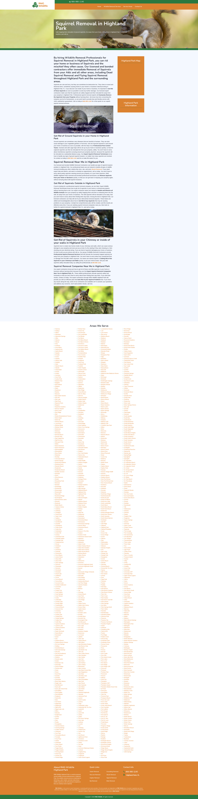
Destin (57, 661)
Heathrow (81, 477)
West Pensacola (128, 666)
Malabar (103, 342)
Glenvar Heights (82, 397)
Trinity (125, 562)
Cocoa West (58, 581)
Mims (102, 429)
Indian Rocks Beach (83, 551)
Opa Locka (104, 551)
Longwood (81, 753)
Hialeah (80, 483)
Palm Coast (104, 596)
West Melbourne (128, 659)
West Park (127, 664)
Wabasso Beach (128, 607)
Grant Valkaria (82, 425)
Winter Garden (128, 718)
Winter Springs (128, 724)
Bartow (57, 392)
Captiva (57, 518)
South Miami (127, 431)
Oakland (103, 525)
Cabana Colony (59, 507)
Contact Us (138, 6)
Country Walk (59, 603)
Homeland (81, 516)
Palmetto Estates (105, 614)
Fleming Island (59, 751)
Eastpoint (57, 696)
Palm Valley (104, 609)
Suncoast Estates (129, 495)
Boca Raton (58, 453)
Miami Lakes (104, 406)
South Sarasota (128, 440)
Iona (79, 570)
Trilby (125, 560)
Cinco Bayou (58, 555)
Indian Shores (82, 555)
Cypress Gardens (60, 623)
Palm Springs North (106, 607)
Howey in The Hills (83, 531)
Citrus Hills (58, 559)
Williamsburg (127, 701)
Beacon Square (59, 408)
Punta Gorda (104, 727)
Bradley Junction (59, 471)
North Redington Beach (107, 512)
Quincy (103, 733)
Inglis (79, 559)
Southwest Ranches (129, 449)
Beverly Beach (59, 434)
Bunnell (57, 501)
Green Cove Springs (83, 427)
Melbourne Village (106, 393)
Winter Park (127, 722)
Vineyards (127, 601)
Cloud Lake (58, 573)
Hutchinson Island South (85, 536)
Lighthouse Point (82, 737)
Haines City (81, 455)
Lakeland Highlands (83, 692)
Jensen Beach (82, 594)
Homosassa (81, 521)
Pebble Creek (105, 636)
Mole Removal (111, 781)
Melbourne (104, 390)
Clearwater (58, 566)
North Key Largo (105, 501)
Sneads (126, 408)
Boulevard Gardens (60, 462)
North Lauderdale (106, 503)
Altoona (57, 340)
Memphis (103, 395)
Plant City (103, 679)
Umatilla (126, 566)
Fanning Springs (59, 727)
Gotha (80, 416)
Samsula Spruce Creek (130, 358)
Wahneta (126, 614)
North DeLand (105, 497)
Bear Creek (58, 410)
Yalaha (126, 735)
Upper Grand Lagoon (130, 575)
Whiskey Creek (128, 690)
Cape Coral (58, 516)
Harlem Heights (82, 466)
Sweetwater (127, 505)
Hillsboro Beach (82, 501)
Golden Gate (81, 401)
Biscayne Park (59, 442)
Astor (56, 364)
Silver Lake (127, 403)
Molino (103, 436)
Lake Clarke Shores (83, 653)
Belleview (58, 429)
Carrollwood (58, 521)
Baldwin (57, 386)
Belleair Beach (59, 421)
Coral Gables (58, 592)
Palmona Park (105, 616)
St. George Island (129, 470)
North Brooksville (106, 495)
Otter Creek (104, 572)
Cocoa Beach (59, 579)
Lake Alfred (81, 642)
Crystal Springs (59, 618)
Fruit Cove (81, 362)
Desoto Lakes (59, 659)
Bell (56, 414)
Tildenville (127, 611)
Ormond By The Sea (106, 568)
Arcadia (57, 355)
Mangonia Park (105, 355)
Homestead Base (83, 520)
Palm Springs (105, 603)
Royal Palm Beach (129, 345)
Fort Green (58, 701)
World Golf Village (129, 731)
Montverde (104, 442)
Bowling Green (59, 464)
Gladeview (81, 388)
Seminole (126, 390)
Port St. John (104, 718)
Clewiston (58, 572)
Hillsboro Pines (82, 503)
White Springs (128, 694)
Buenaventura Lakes (61, 499)
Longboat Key (82, 751)
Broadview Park (59, 481)
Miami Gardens (105, 405)
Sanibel (126, 369)
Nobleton (103, 488)
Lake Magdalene (82, 672)
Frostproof (81, 360)
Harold (80, 468)
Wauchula (127, 629)
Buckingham (58, 497)
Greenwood (81, 436)
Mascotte (103, 369)
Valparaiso (127, 577)
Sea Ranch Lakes (129, 380)
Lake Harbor (81, 657)
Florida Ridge (59, 757)
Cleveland (58, 570)
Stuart (125, 488)
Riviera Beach (128, 332)
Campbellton (81, 410)
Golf (79, 406)
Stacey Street (127, 338)
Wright (126, 733)
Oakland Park (105, 527)
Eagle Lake (58, 683)
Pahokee (103, 581)
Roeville (126, 336)
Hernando (81, 481)
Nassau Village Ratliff (107, 471)
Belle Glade (58, 418)
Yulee (125, 742)
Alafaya (57, 330)
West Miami (127, 661)
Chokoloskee (81, 379)
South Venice (127, 442)
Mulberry (103, 458)
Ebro (56, 700)
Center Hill (58, 533)
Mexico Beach (105, 399)
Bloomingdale (59, 449)
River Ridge (127, 329)
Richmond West (105, 746)
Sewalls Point (128, 395)
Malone (103, 343)
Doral (56, 670)
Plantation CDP (105, 683)
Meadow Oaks (105, 382)
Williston (126, 703)
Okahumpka (104, 542)
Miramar (103, 432)
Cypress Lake (59, 625)
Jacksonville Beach (83, 581)
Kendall (80, 614)
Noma (80, 408)
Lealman (80, 722)
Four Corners (81, 355)
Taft (125, 507)
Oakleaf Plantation (106, 529)
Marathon (103, 358)
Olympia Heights (105, 547)
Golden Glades (82, 403)
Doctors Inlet (58, 668)
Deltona (57, 657)
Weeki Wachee (128, 638)
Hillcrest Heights (82, 497)
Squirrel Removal (111, 778)
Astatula (57, 362)
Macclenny (104, 334)
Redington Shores (106, 742)
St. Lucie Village (128, 475)
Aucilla (57, 371)
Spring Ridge (127, 455)
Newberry (103, 484)
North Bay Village (106, 494)
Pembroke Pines (105, 642)
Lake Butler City (82, 649)
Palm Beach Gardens (107, 590)
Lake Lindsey (82, 664)
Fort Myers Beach (83, 340)
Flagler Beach (59, 748)
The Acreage (127, 531)
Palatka (103, 585)
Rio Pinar (103, 755)
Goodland (81, 414)
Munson (103, 460)
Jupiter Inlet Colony (83, 605)
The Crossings (128, 533)
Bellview (57, 431)
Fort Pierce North (83, 345)
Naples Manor (105, 466)
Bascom (57, 393)
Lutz (102, 330)
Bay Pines (58, 401)
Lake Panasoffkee (83, 679)
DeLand (57, 651)
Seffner (126, 388)
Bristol (57, 479)
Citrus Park (58, 560)
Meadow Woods (105, 384)
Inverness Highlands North (85, 564)
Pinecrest (103, 668)
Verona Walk (127, 592)
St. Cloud (126, 468)
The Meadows (128, 536)
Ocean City (104, 533)
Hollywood (81, 514)
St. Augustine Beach (129, 462)
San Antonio (127, 362)
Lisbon (80, 742)
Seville (126, 393)
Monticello (104, 438)
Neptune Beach (105, 477)
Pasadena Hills (105, 629)
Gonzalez (80, 412)
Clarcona (57, 564)
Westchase (127, 674)
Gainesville (81, 371)
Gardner (80, 377)
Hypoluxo (80, 538)
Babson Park (58, 380)
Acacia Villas (81, 607)
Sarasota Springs (129, 373)
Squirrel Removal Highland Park (76, 49)
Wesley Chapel (128, 649)
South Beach (127, 419)
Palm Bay (103, 586)
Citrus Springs (59, 562)
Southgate (127, 447)
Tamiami (126, 512)
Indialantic (81, 542)
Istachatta (80, 575)
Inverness (81, 562)
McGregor (104, 377)
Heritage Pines (82, 479)
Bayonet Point (59, 403)
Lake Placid (81, 683)
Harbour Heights (82, 462)
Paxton (103, 633)
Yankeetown (127, 737)
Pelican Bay (104, 638)
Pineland (103, 670)
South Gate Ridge (129, 427)
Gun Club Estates (83, 453)
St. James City (128, 471)
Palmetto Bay (104, 612)
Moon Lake (104, 444)
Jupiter (80, 601)
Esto (56, 720)
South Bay (127, 418)
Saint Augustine (128, 353)
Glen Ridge (81, 390)
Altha (56, 338)
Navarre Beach (105, 475)
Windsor (126, 714)
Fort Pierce (81, 343)
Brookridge (58, 486)
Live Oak (80, 744)
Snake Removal (94, 771)
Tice (125, 546)
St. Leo (126, 473)
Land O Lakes (82, 700)
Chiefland (58, 546)
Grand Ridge (81, 423)
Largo (79, 703)
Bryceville (58, 494)
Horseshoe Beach (83, 527)
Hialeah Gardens (83, 484)
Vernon (126, 586)
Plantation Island (105, 685)
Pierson (103, 649)
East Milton (58, 690)
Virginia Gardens (128, 603)
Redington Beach (106, 740)
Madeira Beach (105, 336)
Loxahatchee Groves (106, 329)
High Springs (81, 488)
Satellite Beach (128, 375)
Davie (56, 636)
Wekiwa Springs (128, 642)
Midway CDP (104, 421)
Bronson (57, 483)
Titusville (126, 553)
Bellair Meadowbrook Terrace (63, 416)
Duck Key (58, 674)
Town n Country (128, 555)
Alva (56, 343)
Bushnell (57, 503)
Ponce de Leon (105, 700)
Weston (126, 681)
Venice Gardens (128, 585)
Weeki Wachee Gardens (130, 640)
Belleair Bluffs (59, 425)
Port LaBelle (104, 709)
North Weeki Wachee (107, 518)
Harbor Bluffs (81, 460)
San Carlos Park (128, 364)
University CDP (128, 572)
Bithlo (56, 444)
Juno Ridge (81, 599)
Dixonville (58, 664)
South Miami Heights (130, 432)
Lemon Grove (59, 557)
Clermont (57, 568)
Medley (103, 386)
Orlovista (103, 564)
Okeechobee (104, 544)
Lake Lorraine (82, 668)
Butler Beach (58, 505)
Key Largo (81, 625)
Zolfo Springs (127, 751)
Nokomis (103, 492)
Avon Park (58, 377)
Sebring (126, 384)
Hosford (80, 529)
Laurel (80, 711)
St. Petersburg (128, 481)
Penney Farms (105, 644)
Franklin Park (82, 356)
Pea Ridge (104, 635)
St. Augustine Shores (130, 464)
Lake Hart (81, 659)
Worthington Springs (106, 380)
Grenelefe (81, 438)
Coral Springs (59, 594)
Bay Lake (57, 399)
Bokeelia (57, 455)
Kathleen (80, 611)
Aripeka (57, 358)
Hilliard (80, 499)
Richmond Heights (106, 744)
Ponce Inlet (104, 701)
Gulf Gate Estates (83, 447)
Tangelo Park (127, 516)
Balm (56, 388)
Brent (56, 475)
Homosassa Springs (83, 523)
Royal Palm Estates (129, 347)
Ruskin (126, 349)
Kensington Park (82, 620)
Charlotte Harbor (59, 538)
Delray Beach (59, 655)
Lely (79, 733)
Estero (57, 718)
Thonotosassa (128, 540)
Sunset (126, 501)
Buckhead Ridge (59, 495)
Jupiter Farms (82, 603)
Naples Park (104, 468)
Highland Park (62, 49)
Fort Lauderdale (82, 334)
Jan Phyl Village (82, 583)
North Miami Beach (106, 507)
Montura (103, 440)
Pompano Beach (105, 698)
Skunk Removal (111, 774)
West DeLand (128, 653)
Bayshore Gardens (60, 406)
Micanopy (103, 412)
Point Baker (104, 692)
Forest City (81, 330)
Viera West (127, 596)
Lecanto (80, 724)
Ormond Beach (105, 566)
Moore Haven (105, 445)
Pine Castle (104, 653)
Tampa (126, 514)
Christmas (58, 549)
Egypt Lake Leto (59, 709)
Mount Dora (104, 451)
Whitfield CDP (128, 698)
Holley (80, 510)
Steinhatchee (127, 484)
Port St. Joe (104, 716)
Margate (103, 362)
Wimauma (127, 711)
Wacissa (126, 609)
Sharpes (103, 419)
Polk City (103, 694)
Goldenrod (81, 405)
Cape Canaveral (128, 386)
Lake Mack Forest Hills (84, 670)
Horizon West (82, 525)
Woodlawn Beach (129, 727)
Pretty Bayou (104, 722)
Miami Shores (105, 408)
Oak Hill (103, 521)
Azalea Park (58, 379)
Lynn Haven (104, 332)
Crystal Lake (58, 614)
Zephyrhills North (128, 748)
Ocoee (103, 536)
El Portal (103, 688)
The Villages (127, 538)
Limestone (81, 738)
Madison (103, 338)
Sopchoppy (127, 412)
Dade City (58, 629)
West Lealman (128, 655)
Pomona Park (105, 696)
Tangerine (127, 518)
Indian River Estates (83, 547)
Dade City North (59, 631)
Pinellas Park (104, 672)
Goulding (80, 418)
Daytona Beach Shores (61, 642)
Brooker (57, 484)
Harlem (80, 464)
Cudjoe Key (58, 620)
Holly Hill (80, 512)
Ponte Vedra (104, 703)
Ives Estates (81, 577)
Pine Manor (104, 662)
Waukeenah (127, 631)
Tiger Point (127, 549)
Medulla (103, 388)
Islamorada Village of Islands (86, 572)
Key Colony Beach (83, 623)
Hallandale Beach (83, 457)
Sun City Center (128, 494)
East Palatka (58, 692)
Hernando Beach (60, 458)
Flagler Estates (59, 750)
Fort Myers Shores (83, 342)
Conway (57, 588)
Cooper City (58, 590)
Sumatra (126, 492)
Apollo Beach (59, 351)
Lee (79, 726)
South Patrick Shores (130, 438)
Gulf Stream (81, 449)
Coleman (126, 646)
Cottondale (58, 599)
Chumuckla (58, 553)
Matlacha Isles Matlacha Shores (110, 373)
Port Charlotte (105, 707)
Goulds (80, 419)
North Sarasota (105, 516)
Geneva (80, 382)
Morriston (103, 447)
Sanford (126, 368)
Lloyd (79, 746)
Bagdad (57, 382)
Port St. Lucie (104, 720)
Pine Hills (103, 655)
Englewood (58, 714)
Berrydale (58, 432)
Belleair (80, 588)
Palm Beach (104, 588)
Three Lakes (127, 542)
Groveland (81, 444)
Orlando (103, 562)
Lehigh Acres (81, 729)
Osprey (103, 570)
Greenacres (81, 429)
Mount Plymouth (105, 453)
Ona (102, 549)
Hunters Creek (82, 534)
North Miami (104, 505)
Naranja (103, 470)
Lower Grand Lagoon (84, 757)
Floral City (58, 753)
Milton (102, 427)
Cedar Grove (58, 527)
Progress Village (105, 726)
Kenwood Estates (106, 349)
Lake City (80, 651)
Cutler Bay (58, 622)
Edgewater (58, 703)
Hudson (80, 533)
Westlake (126, 679)
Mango (103, 353)
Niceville (103, 486)
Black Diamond (59, 445)
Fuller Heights (82, 368)
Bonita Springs (59, 460)
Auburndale (58, 369)
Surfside (126, 503)
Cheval (57, 544)
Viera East (127, 594)
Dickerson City (59, 662)
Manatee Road (105, 351)
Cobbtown (58, 575)
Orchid (103, 559)
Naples (103, 464)
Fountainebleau (82, 353)
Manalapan (104, 345)
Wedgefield (127, 636)
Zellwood (126, 744)
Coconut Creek (59, 583)
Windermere (127, 713)
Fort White (81, 351)
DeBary (57, 646)
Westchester (127, 675)
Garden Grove (82, 375)
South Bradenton (128, 421)
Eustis (57, 722)
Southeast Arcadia (129, 445)
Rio (102, 753)
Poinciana (104, 690)
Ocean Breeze (82, 392)
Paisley (103, 583)
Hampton (80, 458)
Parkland (103, 627)
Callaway (57, 510)
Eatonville (58, 698)
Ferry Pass (58, 738)
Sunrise (126, 499)
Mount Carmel (105, 449)
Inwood (80, 568)
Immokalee (81, 540)
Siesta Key (127, 401)
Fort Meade (81, 336)
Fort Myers (81, 338)
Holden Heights (82, 507)
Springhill (126, 458)
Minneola (103, 431)
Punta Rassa (104, 729)
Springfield (127, 457)
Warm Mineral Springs (130, 620)
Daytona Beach (59, 640)
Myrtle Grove (104, 462)
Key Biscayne (82, 622)
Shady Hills (127, 397)
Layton (80, 716)
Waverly (126, 633)
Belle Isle (57, 419)
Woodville (127, 729)
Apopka (57, 353)
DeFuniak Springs (60, 649)
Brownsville (58, 492)
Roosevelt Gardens (129, 340)
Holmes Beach (82, 553)
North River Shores (106, 514)
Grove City (81, 442)
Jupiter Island (82, 609)
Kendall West (82, 616)
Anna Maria (58, 347)
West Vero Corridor (129, 672)
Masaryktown (104, 368)
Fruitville (80, 366)
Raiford (103, 735)
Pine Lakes (104, 659)
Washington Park (128, 623)
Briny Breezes (59, 477)
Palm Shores (104, 601)
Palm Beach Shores (106, 592)
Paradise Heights (106, 623)
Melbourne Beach (106, 392)
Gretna (80, 440)
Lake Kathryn (81, 662)
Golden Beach (82, 399)
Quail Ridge (104, 731)
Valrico (126, 579)
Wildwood (127, 700)
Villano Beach (128, 598)
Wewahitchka (127, 688)
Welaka (126, 644)
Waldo (126, 616)
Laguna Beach (82, 640)
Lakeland (80, 690)
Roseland (126, 342)
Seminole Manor (128, 392)
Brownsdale (58, 490)
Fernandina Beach (60, 735)
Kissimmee (81, 633)
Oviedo (103, 575)
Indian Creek (81, 544)
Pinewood (104, 674)
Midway (103, 418)
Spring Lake (127, 453)
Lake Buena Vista (83, 646)
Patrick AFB (104, 631)
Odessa (103, 538)
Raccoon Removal (95, 774)
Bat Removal (93, 781)
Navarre (103, 473)
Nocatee (103, 490)
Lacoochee (58, 423)
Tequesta (126, 529)
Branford (126, 738)
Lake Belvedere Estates (84, 644)
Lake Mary (81, 674)
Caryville (57, 523)
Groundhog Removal (112, 771)
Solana (126, 410)
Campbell (58, 512)
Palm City (103, 594)
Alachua (57, 329)
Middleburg (104, 416)
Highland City (82, 492)
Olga (102, 356)
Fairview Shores (59, 726)
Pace (102, 577)
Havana (80, 471)
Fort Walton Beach (83, 349)
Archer (57, 356)
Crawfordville (58, 605)
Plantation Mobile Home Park (109, 687)
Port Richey (104, 713)
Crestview (58, 611)
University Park (128, 573)
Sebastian (127, 382)
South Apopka (128, 416)
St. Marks (126, 477)
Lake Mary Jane (82, 675)
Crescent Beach (59, 607)
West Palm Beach (129, 662)
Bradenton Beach (60, 470)
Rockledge (127, 334)
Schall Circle (127, 379)
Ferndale (57, 737)
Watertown (127, 627)
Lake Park (81, 681)
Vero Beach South (129, 590)
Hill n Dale (81, 495)
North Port (104, 510)
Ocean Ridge (104, 534)
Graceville (81, 421)
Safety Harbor (128, 351)
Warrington (127, 622)
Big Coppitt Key (59, 438)
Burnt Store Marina (60, 681)
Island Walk (81, 573)
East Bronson (59, 685)
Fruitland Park (82, 364)
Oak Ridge (104, 523)
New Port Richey (105, 479)
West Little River (128, 657)
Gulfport (80, 451)
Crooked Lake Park (106, 425)
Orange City (104, 553)
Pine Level (104, 661)
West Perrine (127, 668)
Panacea (103, 618)
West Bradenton (128, 651)
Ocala (102, 531)
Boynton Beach (59, 466)
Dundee (57, 675)
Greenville (81, 434)
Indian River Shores (83, 549)
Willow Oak (127, 707)
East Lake (58, 687)
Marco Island (104, 360)
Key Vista (80, 627)
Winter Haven (128, 720)
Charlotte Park (59, 540)
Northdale (104, 520)
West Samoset (128, 670)
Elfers (56, 711)
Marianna (103, 364)
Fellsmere (58, 731)
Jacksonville (81, 579)
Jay (79, 590)
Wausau (126, 612)
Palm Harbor (104, 598)
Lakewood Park (82, 696)
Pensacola (104, 646)
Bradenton (58, 468)
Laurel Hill (81, 713)
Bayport (57, 405)
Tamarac (126, 510)
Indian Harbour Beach (84, 546)
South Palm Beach (129, 434)
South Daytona (128, 425)
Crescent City (59, 609)
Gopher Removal (94, 778)
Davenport (58, 635)
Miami (102, 401)
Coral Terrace (59, 596)
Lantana (80, 701)
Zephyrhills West (128, 750)
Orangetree (104, 557)
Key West (103, 605)
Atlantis (57, 368)
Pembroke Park (105, 640)
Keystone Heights (83, 631)
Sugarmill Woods (128, 490)
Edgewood (58, 705)
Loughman (81, 755)
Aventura (57, 375)
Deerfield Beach (59, 648)
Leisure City (81, 731)
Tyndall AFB (127, 564)
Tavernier (126, 523)
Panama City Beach (106, 622)
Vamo (125, 581)
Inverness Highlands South (85, 566)
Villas (125, 599)
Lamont (80, 698)
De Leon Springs (60, 644)
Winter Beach (127, 716)
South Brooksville (129, 423)
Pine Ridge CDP (105, 666)
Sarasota (126, 371)
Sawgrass (127, 377)
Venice (126, 583)
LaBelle (80, 636)
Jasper (80, 586)
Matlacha (103, 371)
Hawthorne (81, 475)
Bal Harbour (58, 384)
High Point (81, 486)
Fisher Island (58, 744)
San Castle (127, 366)
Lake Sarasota (82, 685)
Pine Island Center (106, 657)
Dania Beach (58, 633)
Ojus (102, 540)
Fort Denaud (81, 332)
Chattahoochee (59, 542)
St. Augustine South (129, 466)
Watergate (127, 625)
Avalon (57, 373)
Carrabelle (58, 520)
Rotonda (126, 343)
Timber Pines (127, 551)
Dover (57, 672)
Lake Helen (81, 661)
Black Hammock (59, 447)
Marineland (81, 666)
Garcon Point (81, 373)
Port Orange (104, 711)
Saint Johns (127, 355)
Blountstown (58, 451)
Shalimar (126, 399)
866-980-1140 (77, 1)
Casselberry (58, 525)
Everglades (58, 724)
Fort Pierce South (83, 347)
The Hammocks (128, 534)
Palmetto (103, 611)
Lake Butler (81, 648)
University (127, 570)
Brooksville (58, 488)
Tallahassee (127, 508)
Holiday (80, 508)
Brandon (57, 473)
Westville (126, 685)
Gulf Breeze (81, 445)
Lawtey (80, 714)
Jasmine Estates (82, 585)
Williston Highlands (129, 705)
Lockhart (80, 750)
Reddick (103, 738)
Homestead (81, 518)
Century (57, 534)
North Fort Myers (105, 499)
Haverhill (80, 473)
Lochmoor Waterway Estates (86, 748)
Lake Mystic (81, 677)
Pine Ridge (104, 664)
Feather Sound (59, 729)
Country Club (58, 601)
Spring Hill (127, 451)
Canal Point (58, 514)
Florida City (58, 755)
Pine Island (104, 573)
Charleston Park (59, 536)
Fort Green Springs (83, 718)
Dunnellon (58, 679)
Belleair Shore (59, 427)
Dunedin (57, 677)
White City (127, 692)
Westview (126, 683)
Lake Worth (81, 688)
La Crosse (81, 635)
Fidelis (57, 740)
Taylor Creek (127, 525)
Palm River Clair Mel (106, 599)
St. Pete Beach (128, 479)
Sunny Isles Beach (129, 497)
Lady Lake (81, 638)
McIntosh (103, 379)
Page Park (104, 579)
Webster (126, 635)
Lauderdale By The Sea (84, 707)
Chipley (57, 547)
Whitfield (126, 696)
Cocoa (57, 577)
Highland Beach (82, 490)
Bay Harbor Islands (60, 395)
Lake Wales (81, 687)
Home (55, 49)
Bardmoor (58, 390)
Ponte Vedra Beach (106, 705)
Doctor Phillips (59, 666)
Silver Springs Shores (130, 405)
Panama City (104, 620)
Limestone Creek (83, 740)
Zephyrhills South (129, 360)
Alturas (57, 342)
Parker (103, 625)
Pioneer (103, 675)
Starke (126, 483)
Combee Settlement (60, 585)
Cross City (58, 612)
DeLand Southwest (60, 653)
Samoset (126, 356)
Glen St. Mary (82, 393)
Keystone (80, 629)
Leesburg (80, 727)
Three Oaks (127, 544)
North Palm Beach (106, 508)
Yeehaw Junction (128, 740)
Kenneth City (81, 618)
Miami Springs (105, 410)
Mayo (102, 375)
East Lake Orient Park (61, 688)
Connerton (58, 586)
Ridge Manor (104, 748)
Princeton (103, 724)
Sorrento (126, 414)
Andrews (57, 345)
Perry (102, 648)
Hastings (80, 470)
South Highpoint (128, 429)
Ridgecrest (104, 751)
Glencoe (80, 395)
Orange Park (104, 555)
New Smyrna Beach (106, 483)
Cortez (57, 598)
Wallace (126, 618)
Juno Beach (81, 598)
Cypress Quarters (60, 627)
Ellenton (57, 713)
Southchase (127, 444)
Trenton (126, 559)
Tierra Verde (127, 547)
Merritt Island (104, 397)
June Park (81, 596)
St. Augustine (127, 460)
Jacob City (104, 457)
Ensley (57, 716)
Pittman (103, 677)
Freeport (80, 358)
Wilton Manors (128, 709)
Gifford (80, 386)
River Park (104, 757)
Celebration (58, 531)
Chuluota (57, 551)
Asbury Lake (58, 360)
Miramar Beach (105, 434)
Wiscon (126, 726)
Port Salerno (104, 714)
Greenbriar (81, 431)
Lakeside (80, 694)
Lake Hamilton (82, 655)
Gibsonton (81, 384)
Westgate (126, 677)
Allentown (58, 334)
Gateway (80, 380)
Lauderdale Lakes (83, 705)
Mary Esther (104, 366)
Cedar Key (58, 529)
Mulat (102, 455)
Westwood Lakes (128, 687)
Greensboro (81, 432)
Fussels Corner (82, 369)
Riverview (127, 330)
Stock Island (127, 486)
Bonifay (57, 457)
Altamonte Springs (60, 336)
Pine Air (103, 651)
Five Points (58, 746)
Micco (102, 414)
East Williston (59, 694)
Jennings (80, 592)
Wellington (127, 648)
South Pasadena (128, 436)
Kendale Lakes (82, 612)
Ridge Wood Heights (107, 750)
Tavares (126, 521)
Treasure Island (128, 557)
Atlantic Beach (59, 366)
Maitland (103, 340)
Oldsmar (103, 546)
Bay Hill (57, 397)
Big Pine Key (58, 440)
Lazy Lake (81, 720)
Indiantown (81, 557)
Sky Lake (126, 406)
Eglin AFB (58, 707)
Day (56, 638)
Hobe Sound (81, 505)
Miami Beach (104, 403)
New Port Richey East (107, 481)
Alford (56, 332)
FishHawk (58, 742)
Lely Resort (81, 735)
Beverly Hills (58, 436)
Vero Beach (127, 588)
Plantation (104, 681)
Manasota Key (105, 347)
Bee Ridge (58, 412)
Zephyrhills (127, 746)
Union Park (127, 568)
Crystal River (58, 616)
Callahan (57, 508)
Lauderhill (81, 709)
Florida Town (81, 329)
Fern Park (58, 733)
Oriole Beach (104, 560)
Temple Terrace (128, 527)
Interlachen (81, 560)
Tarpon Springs (128, 520)
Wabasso (126, 605)
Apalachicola (58, 349)
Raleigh (103, 737)
